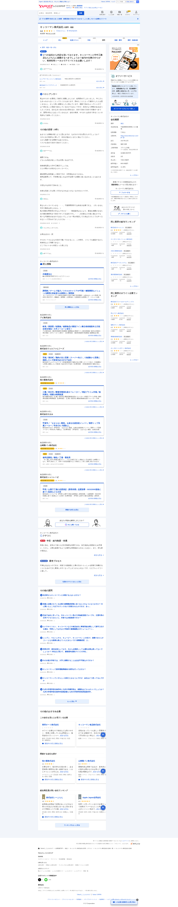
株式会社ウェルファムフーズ (52, 349)
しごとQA (111, 14)
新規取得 (79, 5)
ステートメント (90, 899)
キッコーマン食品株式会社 (89, 725)
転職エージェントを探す (82, 865)
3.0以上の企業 (51, 33)
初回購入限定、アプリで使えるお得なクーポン (88, 7)
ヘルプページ (125, 841)
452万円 (129, 308)
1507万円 (129, 269)
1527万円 (129, 257)
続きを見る (98, 555)
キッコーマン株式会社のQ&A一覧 (104, 848)
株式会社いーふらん (54, 797)
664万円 (129, 354)
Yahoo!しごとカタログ (46, 848)
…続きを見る (64, 735)
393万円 (129, 319)
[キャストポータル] (124, 69)
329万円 (129, 343)
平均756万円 (73, 31)
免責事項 (101, 899)
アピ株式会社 (45, 318)
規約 (79, 899)
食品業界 (42, 33)
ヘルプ (113, 1)
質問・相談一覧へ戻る (49, 47)
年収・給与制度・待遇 (57, 541)
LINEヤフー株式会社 (43, 888)
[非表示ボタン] (137, 900)
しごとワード (78, 871)
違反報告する (100, 69)
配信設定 (69, 859)
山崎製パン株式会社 (48, 445)
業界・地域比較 (133, 40)
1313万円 (129, 280)
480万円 (129, 331)
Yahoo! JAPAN (105, 1)
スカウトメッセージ (43, 859)
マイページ (136, 14)
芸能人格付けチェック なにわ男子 (131, 1)
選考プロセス (55, 561)
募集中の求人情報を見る (54, 743)
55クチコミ (62, 31)
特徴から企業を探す (51, 865)
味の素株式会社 (46, 380)
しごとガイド (68, 871)
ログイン (69, 7)
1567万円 (129, 233)
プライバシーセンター (68, 899)
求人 (62, 39)
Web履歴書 (62, 859)
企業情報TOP (59, 848)
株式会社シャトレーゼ (49, 477)
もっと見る (133, 175)
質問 (103, 40)
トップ (45, 40)
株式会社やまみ (46, 414)
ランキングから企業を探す (66, 865)
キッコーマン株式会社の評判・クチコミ (81, 848)
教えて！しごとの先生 (44, 871)
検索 (137, 1)
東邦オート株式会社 (50, 725)
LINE (49, 879)
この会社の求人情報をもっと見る (93, 341)
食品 (122, 123)
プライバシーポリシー (53, 899)
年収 (92, 39)
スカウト (127, 14)
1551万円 (129, 245)
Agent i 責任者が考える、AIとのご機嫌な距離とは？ (54, 1)
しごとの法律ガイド (57, 871)
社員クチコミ (75, 39)
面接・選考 (120, 39)
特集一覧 (119, 14)
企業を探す (102, 14)
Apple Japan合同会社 (92, 797)
